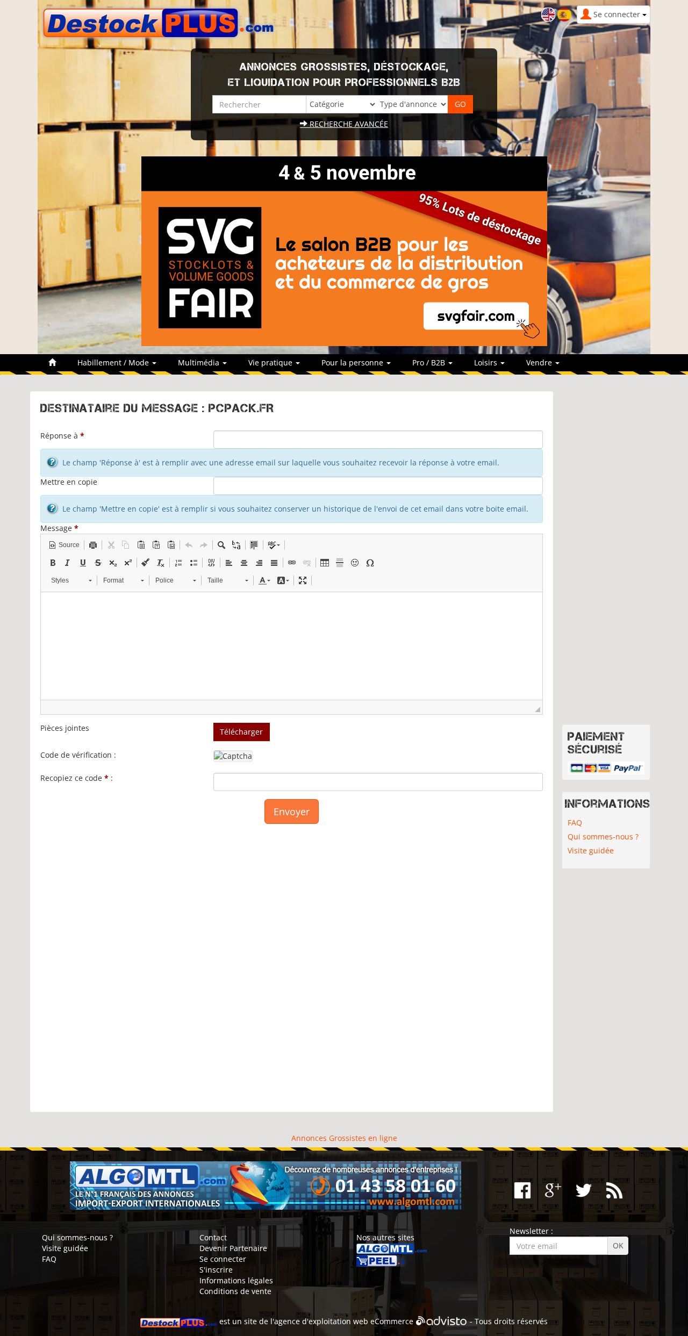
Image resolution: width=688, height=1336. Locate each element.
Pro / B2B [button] (429, 362)
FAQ (575, 822)
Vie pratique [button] (271, 362)
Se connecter (222, 1259)
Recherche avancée (347, 124)
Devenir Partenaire (233, 1248)
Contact (213, 1237)
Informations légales (236, 1280)
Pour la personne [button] (353, 362)
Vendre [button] (540, 362)
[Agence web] (441, 1321)
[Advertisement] (292, 963)
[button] (64, 545)
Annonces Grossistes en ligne (344, 1138)
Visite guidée (591, 850)
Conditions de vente (235, 1291)
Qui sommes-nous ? (603, 836)
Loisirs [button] (486, 362)
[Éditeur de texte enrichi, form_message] (291, 646)
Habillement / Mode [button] (114, 362)
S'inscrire (216, 1270)
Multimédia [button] (199, 362)
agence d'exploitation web (321, 1321)
